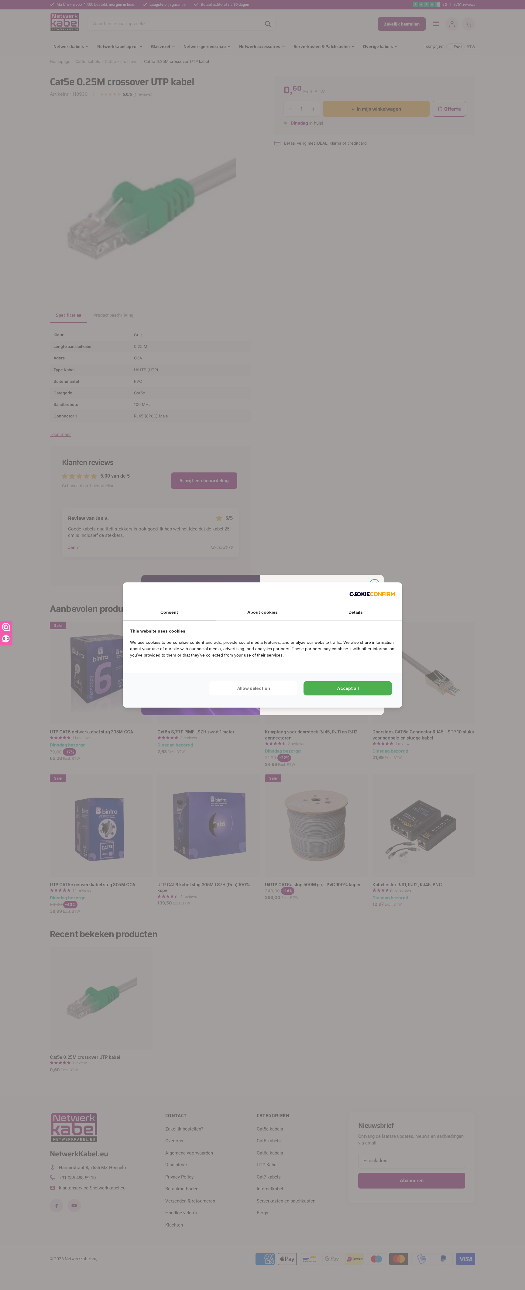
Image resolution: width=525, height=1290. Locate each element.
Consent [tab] (169, 612)
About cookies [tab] (262, 612)
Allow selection (253, 688)
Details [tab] (355, 612)
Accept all (348, 688)
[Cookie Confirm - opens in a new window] (372, 594)
